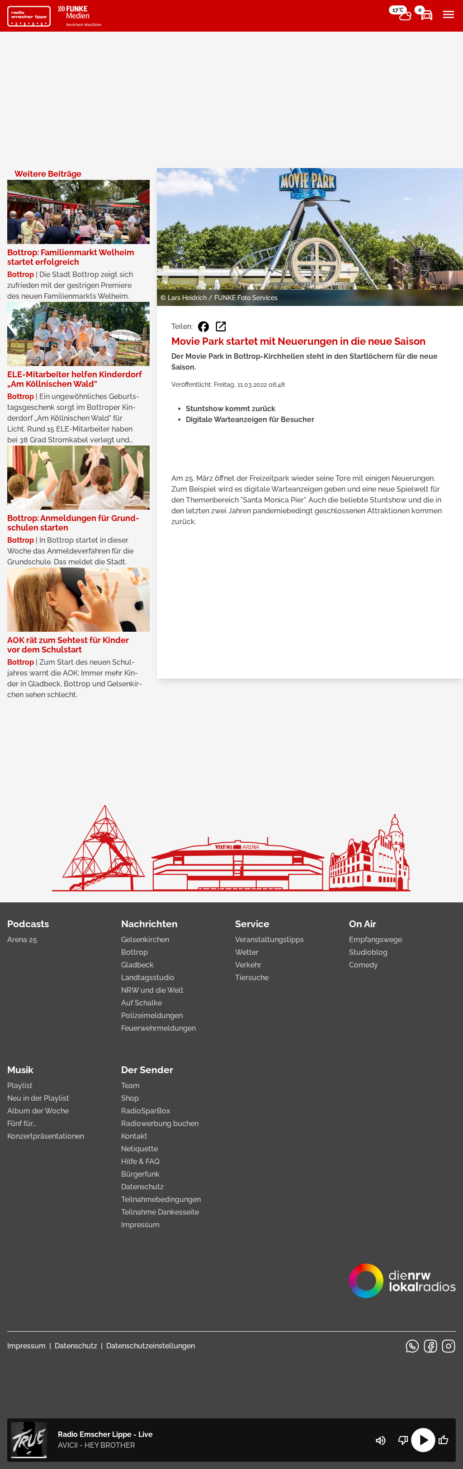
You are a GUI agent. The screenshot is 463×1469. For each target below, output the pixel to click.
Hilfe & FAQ (140, 1161)
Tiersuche (252, 977)
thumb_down (403, 1440)
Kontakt (134, 1136)
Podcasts (28, 923)
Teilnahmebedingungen (161, 1199)
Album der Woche (38, 1111)
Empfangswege (375, 939)
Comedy (363, 965)
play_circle (423, 1440)
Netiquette (139, 1149)
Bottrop (134, 952)
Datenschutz (142, 1187)
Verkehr (248, 965)
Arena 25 (22, 939)
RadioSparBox (145, 1111)
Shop (130, 1098)
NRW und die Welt (152, 990)
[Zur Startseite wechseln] (29, 16)
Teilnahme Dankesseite (160, 1212)
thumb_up (443, 1440)
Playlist (20, 1085)
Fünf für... (21, 1123)
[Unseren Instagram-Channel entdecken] (448, 1346)
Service (252, 923)
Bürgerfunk (140, 1174)
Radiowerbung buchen (159, 1123)
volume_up (380, 1440)
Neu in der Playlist (38, 1098)
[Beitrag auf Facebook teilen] (203, 326)
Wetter (247, 952)
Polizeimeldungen (152, 1015)
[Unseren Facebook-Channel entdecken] (430, 1346)
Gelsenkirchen (145, 939)
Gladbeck (137, 965)
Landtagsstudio (148, 977)
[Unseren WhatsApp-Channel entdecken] (412, 1346)
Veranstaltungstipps (269, 939)
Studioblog (368, 952)
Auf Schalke (141, 1003)
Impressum (140, 1224)
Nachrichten (149, 923)
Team (130, 1085)
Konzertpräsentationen (45, 1136)
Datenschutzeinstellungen (150, 1346)
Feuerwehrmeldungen (158, 1028)
